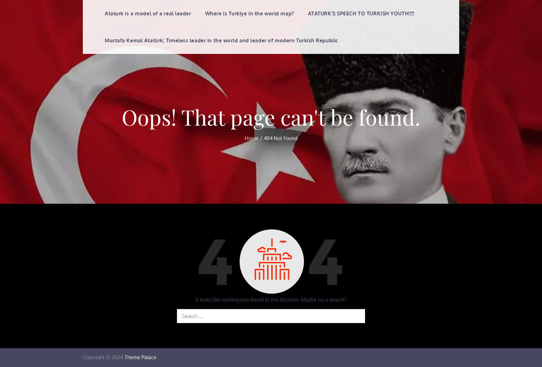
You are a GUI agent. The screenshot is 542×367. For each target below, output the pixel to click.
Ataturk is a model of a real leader (148, 13)
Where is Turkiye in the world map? (249, 13)
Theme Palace (141, 357)
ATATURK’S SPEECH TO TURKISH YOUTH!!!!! (361, 13)
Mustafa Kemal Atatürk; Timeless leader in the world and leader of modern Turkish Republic (221, 40)
